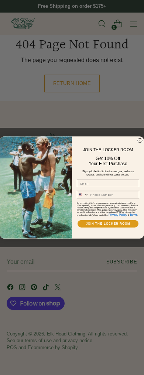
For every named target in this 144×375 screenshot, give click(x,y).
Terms (134, 215)
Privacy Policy (118, 215)
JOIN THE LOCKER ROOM (108, 224)
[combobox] (83, 194)
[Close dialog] (140, 140)
